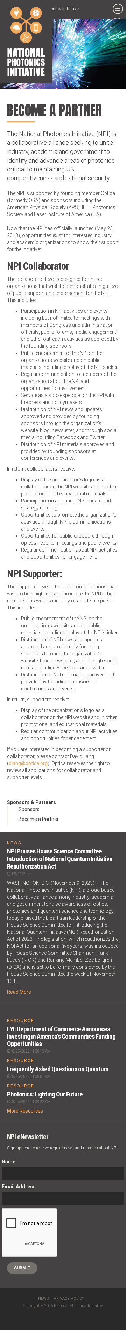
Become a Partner (39, 819)
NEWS (14, 842)
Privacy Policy (69, 1298)
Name (8, 1161)
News (43, 1298)
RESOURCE (20, 1020)
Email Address (19, 1186)
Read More (19, 992)
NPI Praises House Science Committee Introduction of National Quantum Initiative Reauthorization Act (59, 858)
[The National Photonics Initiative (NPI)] (26, 41)
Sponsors (29, 809)
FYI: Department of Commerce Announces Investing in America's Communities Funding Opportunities (61, 1036)
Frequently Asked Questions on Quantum (57, 1069)
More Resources (25, 1111)
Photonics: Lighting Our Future (45, 1094)
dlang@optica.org (28, 763)
